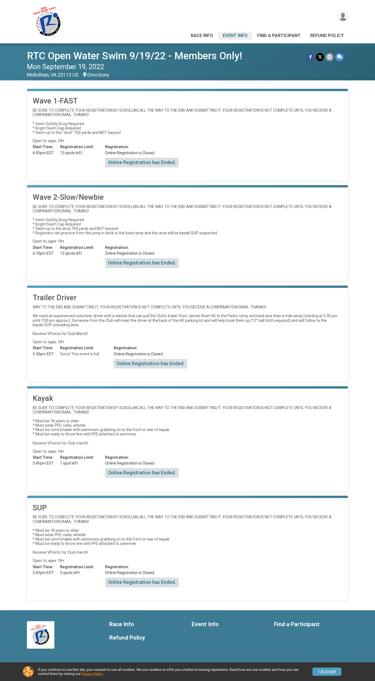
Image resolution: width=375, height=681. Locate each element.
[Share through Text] (339, 57)
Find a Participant (279, 35)
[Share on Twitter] (320, 57)
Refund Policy (327, 35)
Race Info (202, 35)
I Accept (327, 671)
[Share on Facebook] (310, 57)
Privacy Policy (92, 674)
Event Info (235, 35)
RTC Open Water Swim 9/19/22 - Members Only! (134, 56)
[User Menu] (343, 16)
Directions (98, 75)
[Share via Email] (330, 57)
